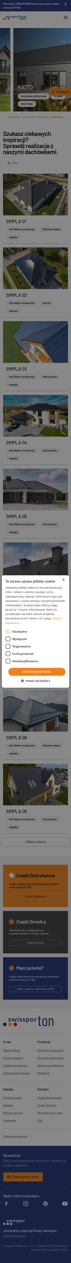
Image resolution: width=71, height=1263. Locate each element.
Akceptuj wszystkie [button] (36, 671)
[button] (35, 681)
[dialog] (35, 631)
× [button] (63, 579)
